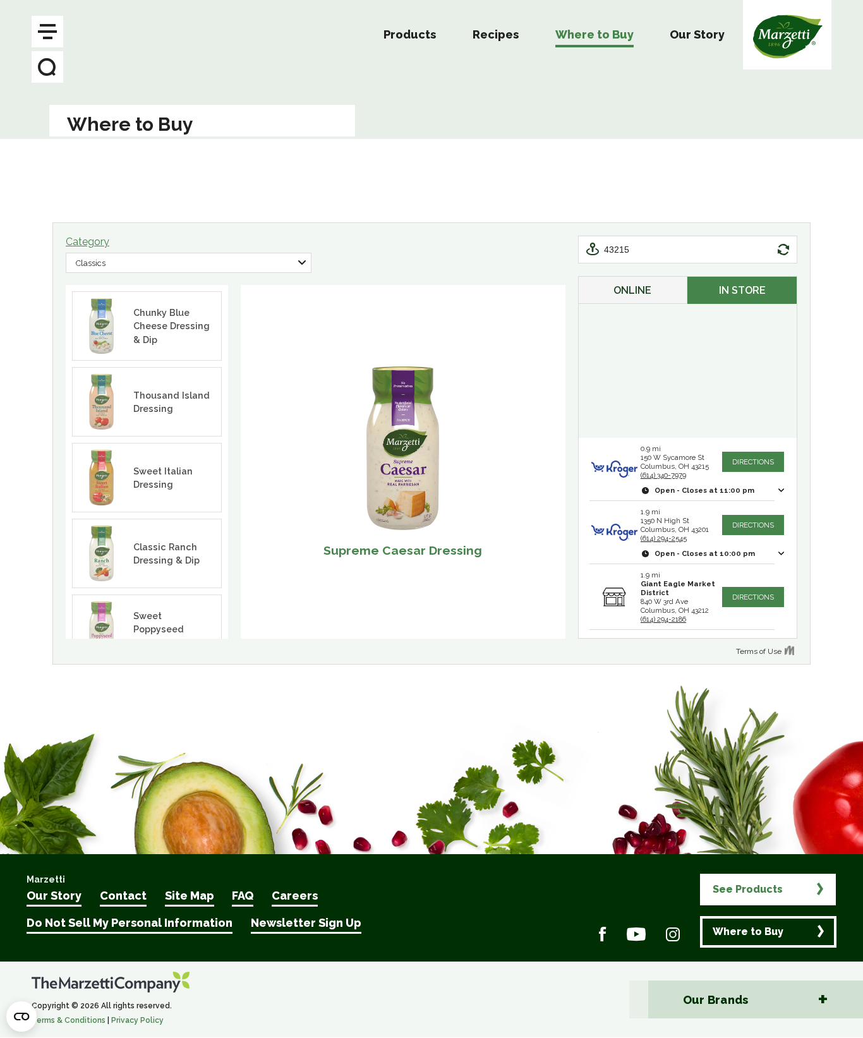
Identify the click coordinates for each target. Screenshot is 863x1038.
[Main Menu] (47, 31)
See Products (748, 889)
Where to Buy (748, 932)
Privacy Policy (137, 1020)
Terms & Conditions (69, 1020)
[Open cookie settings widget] (21, 1016)
